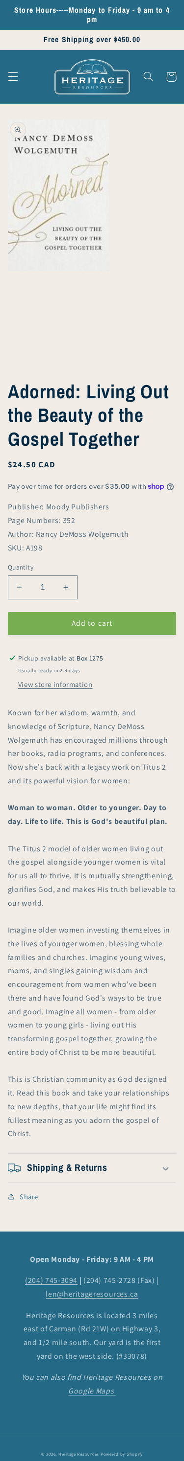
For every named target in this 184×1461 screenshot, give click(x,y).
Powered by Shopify (122, 1454)
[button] (12, 77)
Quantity (20, 567)
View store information (55, 684)
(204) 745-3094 (51, 1280)
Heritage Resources (79, 1454)
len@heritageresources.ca (92, 1294)
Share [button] (29, 1196)
